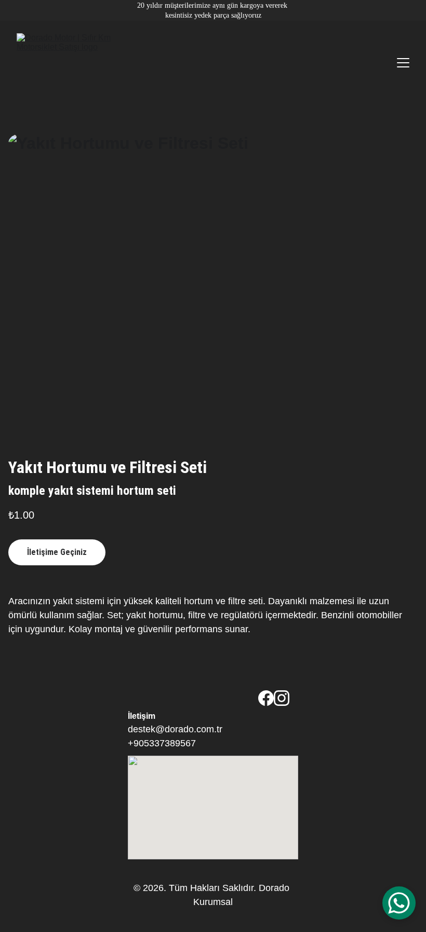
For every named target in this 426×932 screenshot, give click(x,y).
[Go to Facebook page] (266, 698)
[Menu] (403, 62)
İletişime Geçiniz (57, 552)
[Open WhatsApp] (399, 903)
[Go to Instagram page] (281, 698)
